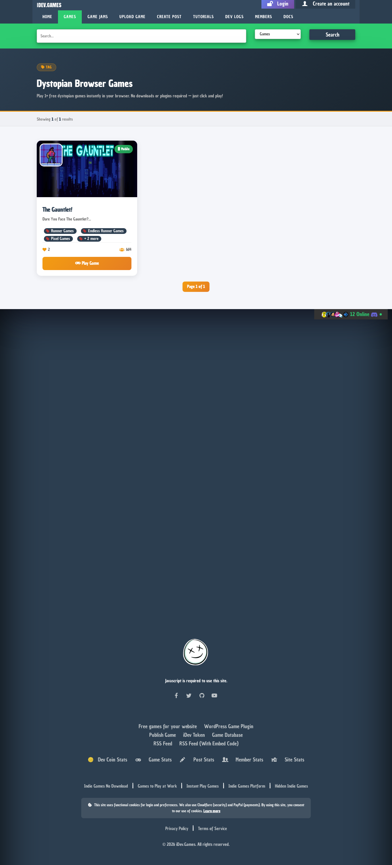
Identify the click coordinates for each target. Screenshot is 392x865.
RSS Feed (164, 744)
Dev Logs (234, 17)
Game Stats (159, 760)
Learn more (211, 811)
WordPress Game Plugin (228, 726)
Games (70, 17)
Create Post (169, 17)
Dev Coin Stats (110, 760)
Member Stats (248, 760)
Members (263, 17)
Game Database (227, 735)
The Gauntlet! (57, 209)
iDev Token (194, 735)
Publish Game (163, 735)
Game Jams (98, 17)
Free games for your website (168, 726)
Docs (288, 17)
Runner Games (62, 231)
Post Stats (202, 760)
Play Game (90, 263)
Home (47, 17)
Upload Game (132, 17)
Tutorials (203, 17)
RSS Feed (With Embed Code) (208, 744)
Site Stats (293, 760)
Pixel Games (60, 238)
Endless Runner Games (106, 231)
